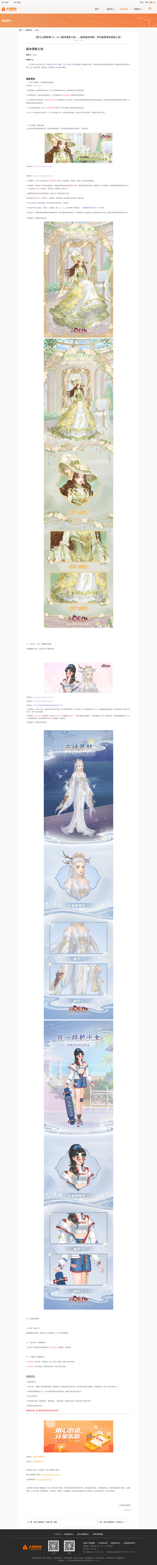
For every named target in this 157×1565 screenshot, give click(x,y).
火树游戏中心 (69, 1534)
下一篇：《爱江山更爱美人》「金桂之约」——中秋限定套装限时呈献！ (114, 1522)
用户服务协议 (103, 1543)
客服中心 (138, 9)
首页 (97, 9)
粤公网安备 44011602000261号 (93, 1552)
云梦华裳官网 (98, 1534)
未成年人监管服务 (89, 1543)
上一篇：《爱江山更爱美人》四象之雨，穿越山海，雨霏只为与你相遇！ (44, 1522)
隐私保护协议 (115, 1543)
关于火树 (5, 2)
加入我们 (17, 2)
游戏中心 (110, 9)
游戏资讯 (124, 9)
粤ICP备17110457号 (89, 1549)
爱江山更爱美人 (83, 1534)
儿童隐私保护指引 (129, 1543)
